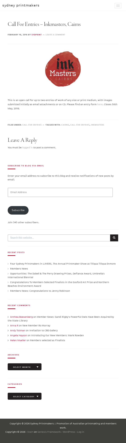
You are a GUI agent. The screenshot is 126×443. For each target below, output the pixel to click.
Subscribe (18, 210)
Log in (80, 432)
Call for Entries (32, 125)
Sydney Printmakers (20, 5)
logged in (27, 147)
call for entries (80, 125)
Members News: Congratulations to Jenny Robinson (40, 291)
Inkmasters (97, 125)
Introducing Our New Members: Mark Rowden (57, 335)
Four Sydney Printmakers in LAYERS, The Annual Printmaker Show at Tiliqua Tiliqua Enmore (63, 264)
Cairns (65, 125)
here (100, 104)
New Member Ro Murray (36, 325)
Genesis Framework (49, 432)
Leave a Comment (55, 35)
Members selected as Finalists (47, 340)
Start (30, 432)
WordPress (69, 432)
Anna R (14, 325)
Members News (19, 269)
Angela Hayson (18, 335)
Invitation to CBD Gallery (43, 330)
